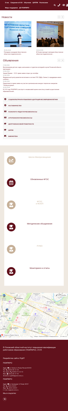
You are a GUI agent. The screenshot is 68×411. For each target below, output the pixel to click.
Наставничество (15, 106)
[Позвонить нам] (58, 5)
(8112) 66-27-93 (13, 374)
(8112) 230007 (12, 386)
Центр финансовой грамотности (21, 124)
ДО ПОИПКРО (24, 8)
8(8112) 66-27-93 (13, 370)
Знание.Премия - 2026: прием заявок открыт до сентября (20, 73)
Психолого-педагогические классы (22, 112)
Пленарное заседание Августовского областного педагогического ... (15, 53)
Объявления (10, 60)
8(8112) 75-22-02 (17, 372)
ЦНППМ (35, 3)
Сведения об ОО (16, 3)
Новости (7, 17)
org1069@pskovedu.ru (16, 376)
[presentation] (59, 17)
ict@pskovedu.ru (13, 390)
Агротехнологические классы (20, 118)
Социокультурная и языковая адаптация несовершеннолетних (33, 99)
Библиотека (13, 136)
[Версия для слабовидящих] (63, 5)
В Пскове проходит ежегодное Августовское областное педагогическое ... (49, 53)
